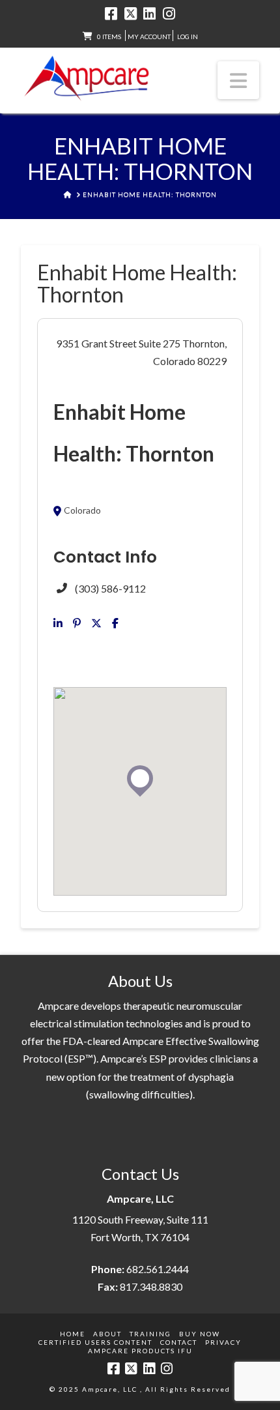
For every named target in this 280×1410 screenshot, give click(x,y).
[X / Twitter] (130, 14)
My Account (149, 36)
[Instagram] (169, 14)
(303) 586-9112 (110, 588)
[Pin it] (77, 623)
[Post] (96, 623)
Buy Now (199, 1334)
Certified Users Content (95, 1342)
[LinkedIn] (149, 14)
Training (150, 1334)
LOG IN (187, 36)
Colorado (82, 511)
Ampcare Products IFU (140, 1351)
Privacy (223, 1342)
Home (72, 1334)
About (107, 1334)
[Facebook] (111, 14)
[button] (238, 80)
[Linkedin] (58, 623)
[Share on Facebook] (115, 623)
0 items (109, 36)
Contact (178, 1342)
